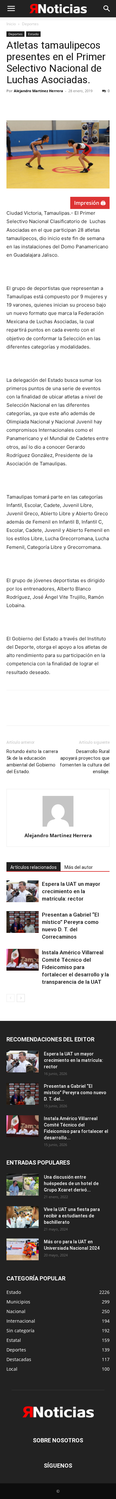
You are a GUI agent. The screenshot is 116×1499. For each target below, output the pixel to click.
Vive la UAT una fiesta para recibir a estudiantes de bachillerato (72, 1216)
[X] (27, 105)
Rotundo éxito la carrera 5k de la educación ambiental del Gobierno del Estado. (32, 761)
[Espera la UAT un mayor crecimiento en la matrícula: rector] (22, 891)
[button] (11, 8)
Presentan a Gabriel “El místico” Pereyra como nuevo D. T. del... (75, 1093)
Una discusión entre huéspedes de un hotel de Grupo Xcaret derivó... (71, 1183)
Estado (33, 34)
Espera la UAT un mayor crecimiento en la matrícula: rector (71, 891)
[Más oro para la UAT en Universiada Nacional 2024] (22, 1249)
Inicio (11, 24)
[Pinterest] (42, 105)
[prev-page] (10, 998)
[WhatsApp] (57, 105)
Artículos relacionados (33, 867)
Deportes (30, 24)
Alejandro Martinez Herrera (38, 90)
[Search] (107, 8)
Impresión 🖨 (90, 202)
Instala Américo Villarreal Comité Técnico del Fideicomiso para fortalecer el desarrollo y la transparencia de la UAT (75, 967)
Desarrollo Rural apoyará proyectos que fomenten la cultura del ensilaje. (85, 761)
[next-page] (21, 998)
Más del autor (78, 867)
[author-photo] (58, 826)
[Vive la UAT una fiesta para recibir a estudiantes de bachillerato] (22, 1217)
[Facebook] (12, 105)
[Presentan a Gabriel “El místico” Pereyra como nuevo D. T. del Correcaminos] (22, 922)
